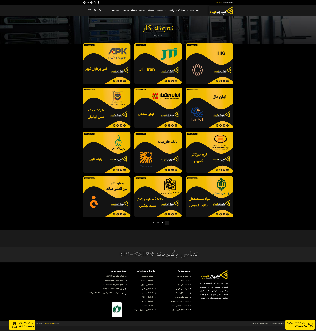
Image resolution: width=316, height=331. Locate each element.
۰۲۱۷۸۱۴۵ (219, 2)
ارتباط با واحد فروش (26, 323)
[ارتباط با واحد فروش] (14, 325)
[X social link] (95, 2)
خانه (161, 36)
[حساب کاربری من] (94, 10)
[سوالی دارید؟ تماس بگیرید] (310, 325)
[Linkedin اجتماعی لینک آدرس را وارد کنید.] (88, 2)
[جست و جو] (99, 10)
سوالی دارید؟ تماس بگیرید (297, 323)
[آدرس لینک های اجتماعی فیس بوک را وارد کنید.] (98, 2)
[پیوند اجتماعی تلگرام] (84, 2)
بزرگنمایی (189, 46)
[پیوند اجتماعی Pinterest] (91, 2)
